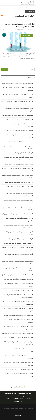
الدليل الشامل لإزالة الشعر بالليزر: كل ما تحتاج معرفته (17, 115)
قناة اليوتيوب (18, 401)
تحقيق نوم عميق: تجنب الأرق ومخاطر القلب (20, 290)
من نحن (22, 396)
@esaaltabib (15, 387)
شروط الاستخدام (11, 393)
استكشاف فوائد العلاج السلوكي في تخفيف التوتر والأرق (17, 214)
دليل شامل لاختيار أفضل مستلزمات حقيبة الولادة (19, 142)
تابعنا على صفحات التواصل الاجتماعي (18, 399)
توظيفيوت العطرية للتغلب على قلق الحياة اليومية (18, 243)
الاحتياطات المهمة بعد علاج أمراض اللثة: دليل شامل (18, 279)
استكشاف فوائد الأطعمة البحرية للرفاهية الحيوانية (18, 315)
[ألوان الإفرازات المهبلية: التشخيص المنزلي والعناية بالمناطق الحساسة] (18, 42)
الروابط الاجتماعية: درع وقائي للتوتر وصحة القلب (19, 239)
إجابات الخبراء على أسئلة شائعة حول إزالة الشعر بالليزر (17, 83)
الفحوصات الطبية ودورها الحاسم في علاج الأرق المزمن (17, 333)
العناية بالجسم (27, 35)
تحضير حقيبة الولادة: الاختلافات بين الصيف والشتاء (18, 130)
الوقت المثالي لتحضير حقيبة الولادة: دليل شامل (19, 119)
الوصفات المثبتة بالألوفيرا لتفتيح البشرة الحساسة (18, 153)
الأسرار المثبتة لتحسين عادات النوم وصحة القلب (19, 164)
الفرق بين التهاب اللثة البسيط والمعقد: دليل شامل (18, 338)
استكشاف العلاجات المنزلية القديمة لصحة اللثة (19, 369)
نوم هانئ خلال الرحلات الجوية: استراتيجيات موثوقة (18, 182)
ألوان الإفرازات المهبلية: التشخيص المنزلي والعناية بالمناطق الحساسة (20, 25)
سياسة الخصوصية (24, 393)
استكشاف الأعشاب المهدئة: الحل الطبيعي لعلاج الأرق (17, 275)
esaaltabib (18, 415)
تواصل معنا (15, 396)
